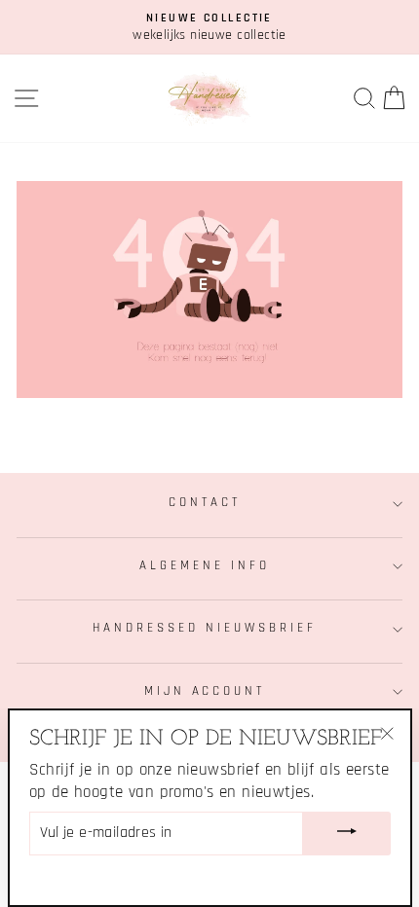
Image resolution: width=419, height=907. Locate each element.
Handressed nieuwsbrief (204, 628)
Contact (205, 502)
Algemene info (204, 566)
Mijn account (205, 691)
